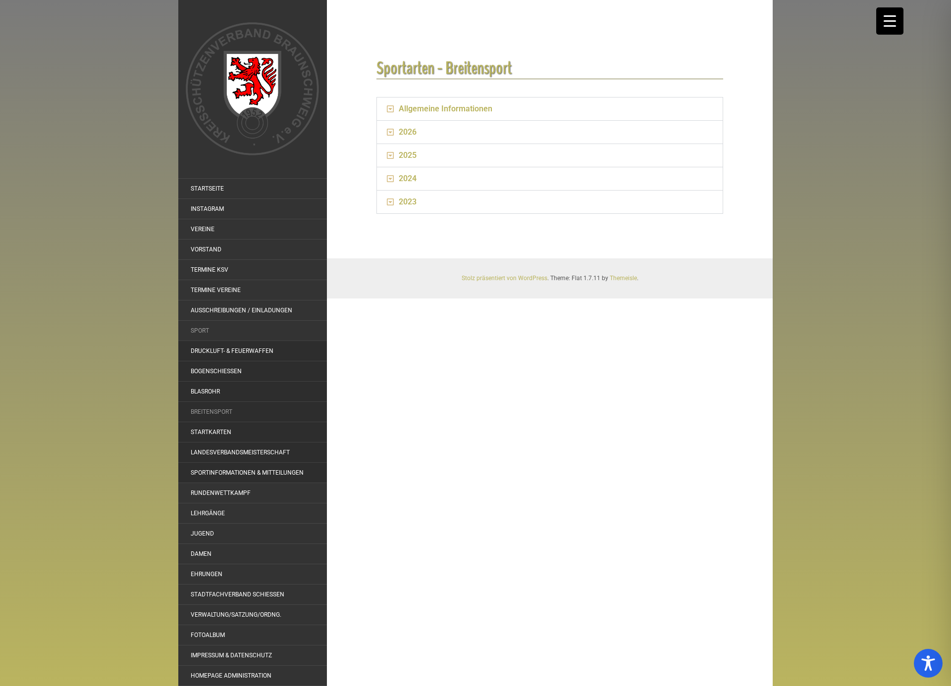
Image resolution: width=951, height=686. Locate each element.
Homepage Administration (231, 675)
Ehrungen (206, 574)
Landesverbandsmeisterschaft (240, 452)
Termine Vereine (216, 290)
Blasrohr (205, 391)
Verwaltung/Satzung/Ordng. (236, 614)
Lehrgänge (208, 513)
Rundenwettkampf (221, 493)
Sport (200, 330)
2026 (408, 132)
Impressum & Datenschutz (231, 655)
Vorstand (206, 249)
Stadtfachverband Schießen (237, 594)
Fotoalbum (208, 635)
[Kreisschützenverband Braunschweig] (252, 89)
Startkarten (211, 432)
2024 (408, 178)
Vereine (202, 229)
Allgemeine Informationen (445, 108)
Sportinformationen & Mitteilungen (247, 472)
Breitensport (211, 411)
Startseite (207, 188)
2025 (408, 155)
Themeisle (623, 278)
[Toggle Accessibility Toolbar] (928, 663)
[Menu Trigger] (889, 21)
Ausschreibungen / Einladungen (241, 310)
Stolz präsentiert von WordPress (504, 278)
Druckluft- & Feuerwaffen (232, 350)
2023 (408, 201)
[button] (550, 109)
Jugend (202, 533)
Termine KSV (209, 269)
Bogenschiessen (216, 371)
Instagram (207, 208)
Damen (201, 553)
